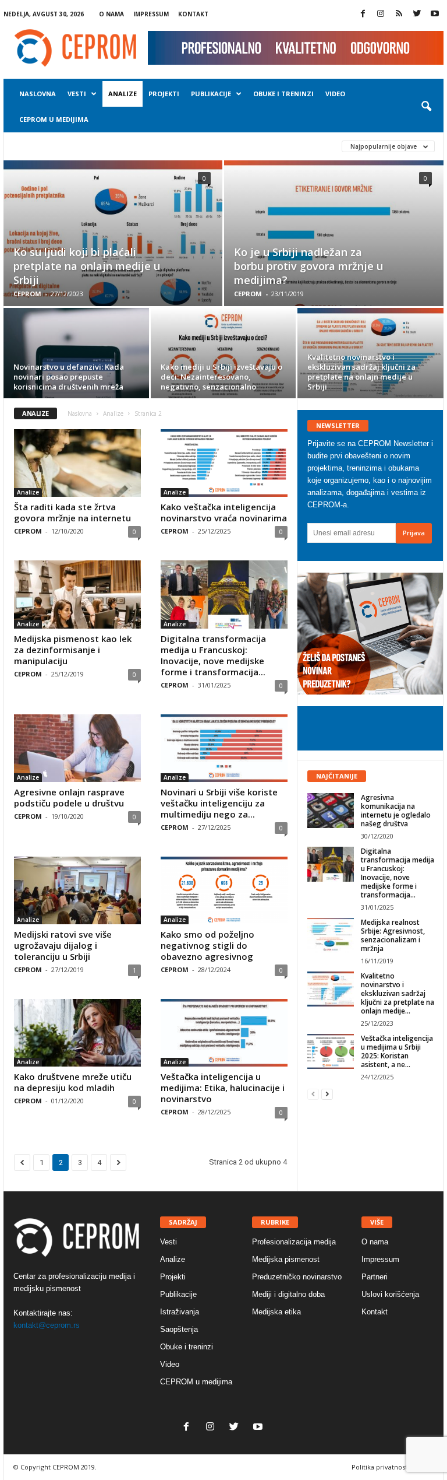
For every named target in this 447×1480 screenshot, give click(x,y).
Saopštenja (179, 1329)
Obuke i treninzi (283, 93)
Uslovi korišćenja (390, 1294)
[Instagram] (381, 14)
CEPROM (27, 293)
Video (335, 93)
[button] (426, 107)
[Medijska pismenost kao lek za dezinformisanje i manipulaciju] (77, 594)
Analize (122, 93)
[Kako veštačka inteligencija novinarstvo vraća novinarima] (224, 463)
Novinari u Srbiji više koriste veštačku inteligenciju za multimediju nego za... (219, 803)
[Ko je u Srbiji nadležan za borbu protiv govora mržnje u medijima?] (334, 246)
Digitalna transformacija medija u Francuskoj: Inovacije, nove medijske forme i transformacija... (213, 655)
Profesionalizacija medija (294, 1241)
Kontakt (193, 14)
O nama (111, 14)
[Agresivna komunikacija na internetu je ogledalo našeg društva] (330, 810)
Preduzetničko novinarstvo (297, 1276)
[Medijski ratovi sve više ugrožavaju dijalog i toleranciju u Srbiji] (77, 890)
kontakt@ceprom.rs (46, 1325)
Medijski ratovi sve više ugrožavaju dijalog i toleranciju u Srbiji (63, 945)
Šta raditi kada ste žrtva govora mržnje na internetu (72, 512)
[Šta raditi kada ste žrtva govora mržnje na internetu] (77, 463)
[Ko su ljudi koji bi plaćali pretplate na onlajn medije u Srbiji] (112, 246)
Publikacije (211, 93)
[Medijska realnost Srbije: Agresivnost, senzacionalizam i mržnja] (330, 935)
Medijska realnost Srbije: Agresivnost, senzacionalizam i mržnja (393, 935)
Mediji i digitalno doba (288, 1294)
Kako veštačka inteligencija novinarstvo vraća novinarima (224, 512)
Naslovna (37, 93)
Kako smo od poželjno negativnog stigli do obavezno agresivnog (207, 945)
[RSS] (399, 14)
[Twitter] (417, 14)
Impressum (151, 14)
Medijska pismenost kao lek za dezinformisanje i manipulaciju (73, 650)
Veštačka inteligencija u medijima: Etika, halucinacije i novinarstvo (223, 1087)
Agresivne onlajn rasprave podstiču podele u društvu (69, 797)
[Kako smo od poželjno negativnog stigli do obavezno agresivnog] (224, 890)
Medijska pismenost (286, 1259)
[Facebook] (363, 14)
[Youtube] (435, 14)
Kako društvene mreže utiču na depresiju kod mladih (73, 1082)
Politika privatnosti (380, 1467)
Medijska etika (276, 1311)
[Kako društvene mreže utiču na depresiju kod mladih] (77, 1033)
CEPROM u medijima (53, 119)
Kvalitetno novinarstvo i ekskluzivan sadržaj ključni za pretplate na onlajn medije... (397, 993)
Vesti (77, 93)
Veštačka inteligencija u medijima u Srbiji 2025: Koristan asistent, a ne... (397, 1051)
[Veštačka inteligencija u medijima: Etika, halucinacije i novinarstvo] (224, 1033)
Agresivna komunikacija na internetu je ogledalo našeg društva (396, 810)
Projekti (163, 93)
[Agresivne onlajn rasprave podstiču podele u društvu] (77, 748)
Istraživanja (179, 1311)
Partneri (374, 1276)
